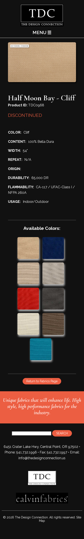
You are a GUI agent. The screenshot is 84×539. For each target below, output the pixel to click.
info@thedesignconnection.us (42, 458)
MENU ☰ (42, 32)
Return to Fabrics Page (42, 381)
